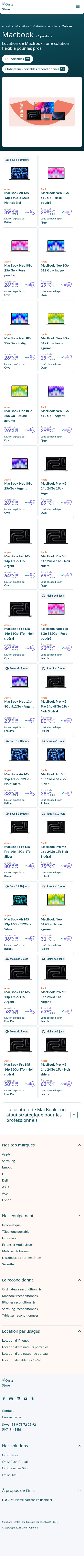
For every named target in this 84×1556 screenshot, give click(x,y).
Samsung (8, 1161)
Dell (5, 1180)
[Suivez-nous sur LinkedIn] (18, 1398)
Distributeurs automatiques (21, 1257)
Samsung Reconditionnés (20, 1309)
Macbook (67, 26)
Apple (6, 1154)
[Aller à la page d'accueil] (9, 7)
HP (4, 1174)
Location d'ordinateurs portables (25, 1347)
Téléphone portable (15, 1231)
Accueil (6, 26)
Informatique (22, 26)
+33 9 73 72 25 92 (23, 1424)
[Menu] (77, 6)
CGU (55, 1522)
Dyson (6, 1200)
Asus (5, 1187)
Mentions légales (11, 1522)
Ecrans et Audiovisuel (17, 1244)
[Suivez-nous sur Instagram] (11, 1398)
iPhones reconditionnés (19, 1302)
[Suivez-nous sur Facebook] (3, 1398)
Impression (10, 1238)
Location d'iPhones (15, 1340)
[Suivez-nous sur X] (33, 1398)
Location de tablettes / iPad (21, 1360)
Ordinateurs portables (45, 26)
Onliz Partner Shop (15, 1468)
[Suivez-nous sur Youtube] (25, 1398)
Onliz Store (10, 1455)
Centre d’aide (11, 1417)
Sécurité (8, 1264)
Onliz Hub (9, 1474)
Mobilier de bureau (15, 1251)
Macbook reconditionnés (20, 1296)
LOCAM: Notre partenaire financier (27, 1500)
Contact (8, 1410)
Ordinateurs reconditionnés (22, 1289)
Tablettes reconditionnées (20, 1315)
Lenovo (7, 1167)
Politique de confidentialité (36, 1522)
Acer (5, 1193)
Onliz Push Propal (15, 1461)
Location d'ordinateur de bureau (25, 1353)
